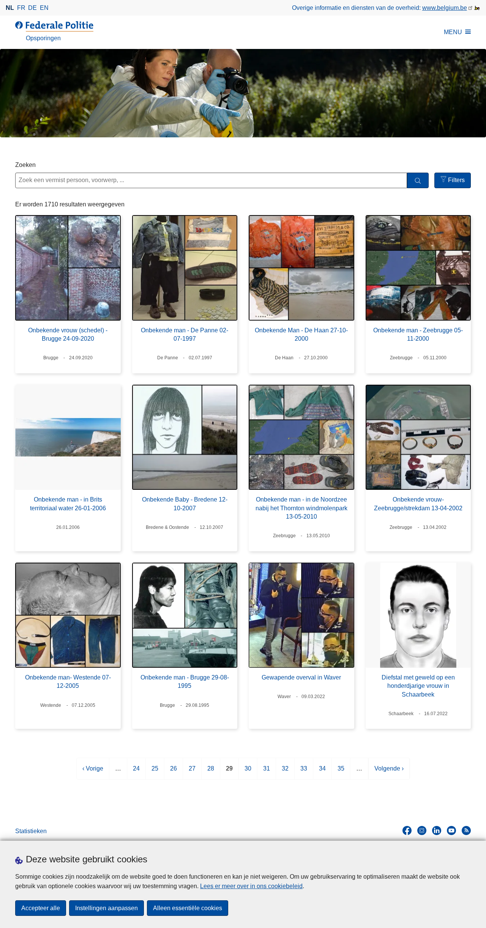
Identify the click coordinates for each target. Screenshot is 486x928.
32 (285, 772)
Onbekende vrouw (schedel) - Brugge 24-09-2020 (67, 334)
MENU (453, 32)
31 (266, 772)
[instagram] (421, 830)
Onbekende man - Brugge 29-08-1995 (184, 681)
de (32, 8)
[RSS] (466, 830)
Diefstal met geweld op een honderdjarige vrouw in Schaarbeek (418, 686)
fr (21, 8)
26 (173, 772)
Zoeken (25, 165)
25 (154, 772)
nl (10, 8)
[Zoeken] (418, 180)
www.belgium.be (444, 8)
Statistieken (31, 831)
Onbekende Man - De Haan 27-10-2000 (301, 334)
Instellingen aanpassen (106, 908)
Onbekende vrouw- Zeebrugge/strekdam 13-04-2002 (418, 503)
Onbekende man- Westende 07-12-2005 (68, 681)
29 (229, 772)
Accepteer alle (40, 908)
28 (210, 772)
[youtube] (451, 830)
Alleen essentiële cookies (187, 908)
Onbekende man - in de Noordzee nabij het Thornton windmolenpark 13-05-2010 (301, 508)
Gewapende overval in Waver (301, 677)
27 (192, 772)
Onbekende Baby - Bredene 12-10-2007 (184, 503)
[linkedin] (436, 830)
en (44, 8)
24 (136, 772)
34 (322, 772)
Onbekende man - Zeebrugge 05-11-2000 (418, 334)
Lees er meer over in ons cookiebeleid (251, 886)
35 (341, 772)
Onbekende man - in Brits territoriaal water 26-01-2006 (68, 503)
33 (303, 772)
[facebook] (407, 830)
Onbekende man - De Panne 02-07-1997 (184, 334)
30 (248, 772)
